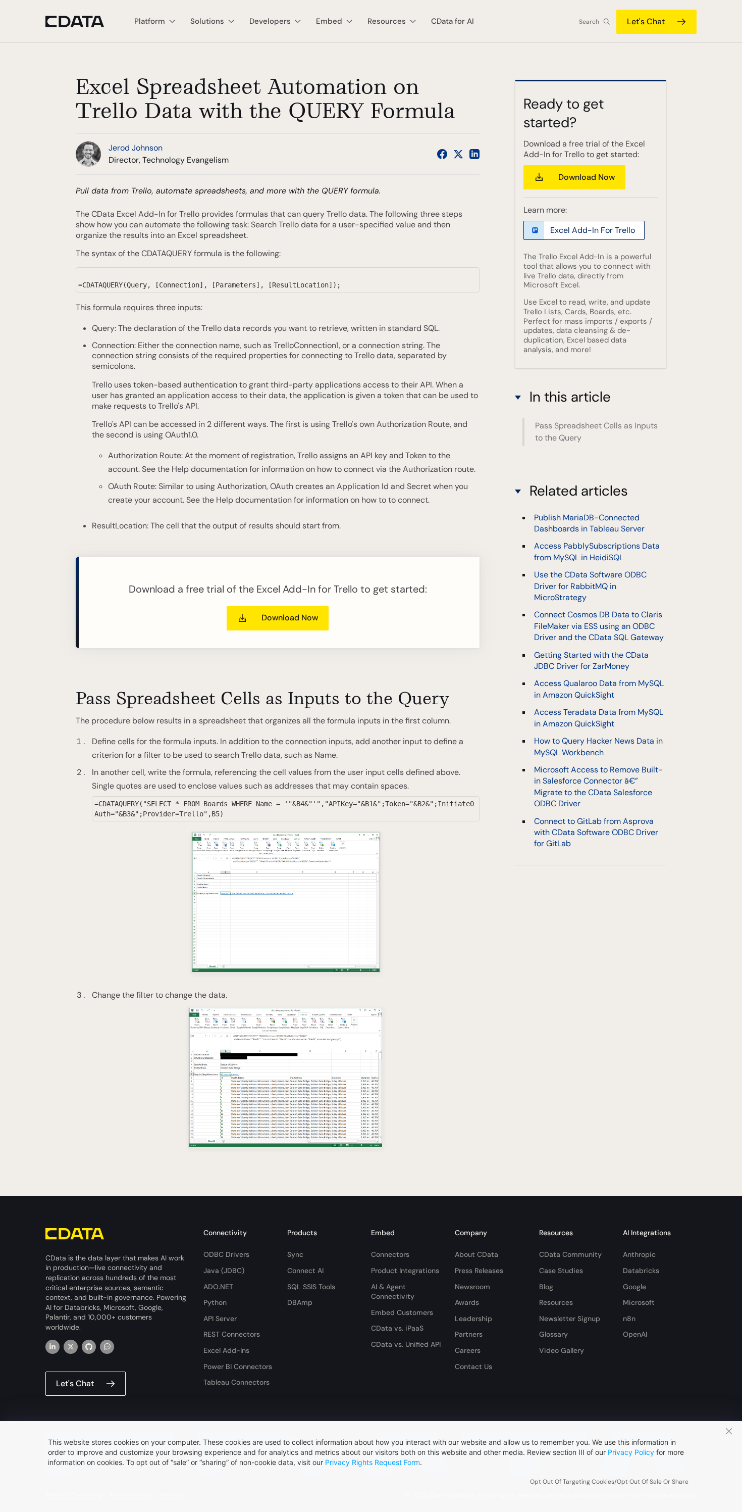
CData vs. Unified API (406, 1344)
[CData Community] (107, 1347)
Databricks (641, 1270)
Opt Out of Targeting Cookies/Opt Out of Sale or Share (609, 1482)
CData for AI (452, 21)
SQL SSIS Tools (311, 1286)
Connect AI (305, 1270)
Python (215, 1302)
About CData (476, 1254)
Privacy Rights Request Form (372, 1462)
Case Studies (561, 1270)
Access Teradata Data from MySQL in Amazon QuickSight (598, 717)
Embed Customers (402, 1312)
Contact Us (473, 1366)
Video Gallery (561, 1350)
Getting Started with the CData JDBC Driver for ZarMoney (591, 660)
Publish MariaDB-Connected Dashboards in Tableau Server (589, 522)
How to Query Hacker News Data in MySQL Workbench (598, 746)
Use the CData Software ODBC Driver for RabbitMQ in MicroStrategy (590, 586)
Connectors (390, 1254)
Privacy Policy (631, 1452)
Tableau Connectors (236, 1382)
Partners (469, 1334)
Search (589, 22)
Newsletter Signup (569, 1318)
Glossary (553, 1334)
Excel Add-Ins (226, 1350)
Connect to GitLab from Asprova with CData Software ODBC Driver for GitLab (596, 832)
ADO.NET (218, 1286)
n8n (629, 1318)
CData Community (570, 1254)
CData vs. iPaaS (397, 1328)
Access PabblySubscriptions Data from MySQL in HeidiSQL (597, 551)
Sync (295, 1254)
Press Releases (479, 1270)
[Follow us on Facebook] (442, 154)
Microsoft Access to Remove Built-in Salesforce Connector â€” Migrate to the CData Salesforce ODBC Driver (598, 786)
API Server (220, 1318)
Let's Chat (646, 21)
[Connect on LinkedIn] (474, 154)
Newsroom (472, 1286)
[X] (71, 1347)
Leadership (473, 1318)
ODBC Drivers (226, 1254)
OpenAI (635, 1334)
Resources (556, 1302)
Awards (467, 1302)
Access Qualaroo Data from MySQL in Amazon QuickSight (599, 689)
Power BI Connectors (237, 1366)
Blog (546, 1286)
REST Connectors (231, 1334)
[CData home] (82, 21)
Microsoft (639, 1302)
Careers (468, 1350)
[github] (89, 1347)
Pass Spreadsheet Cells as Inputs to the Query (596, 431)
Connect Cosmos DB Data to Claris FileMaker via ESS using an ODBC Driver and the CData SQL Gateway (599, 626)
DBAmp (299, 1302)
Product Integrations (405, 1270)
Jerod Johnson (136, 147)
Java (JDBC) (223, 1270)
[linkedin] (52, 1347)
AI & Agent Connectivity (392, 1291)
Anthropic (639, 1254)
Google (634, 1286)
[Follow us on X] (458, 154)
